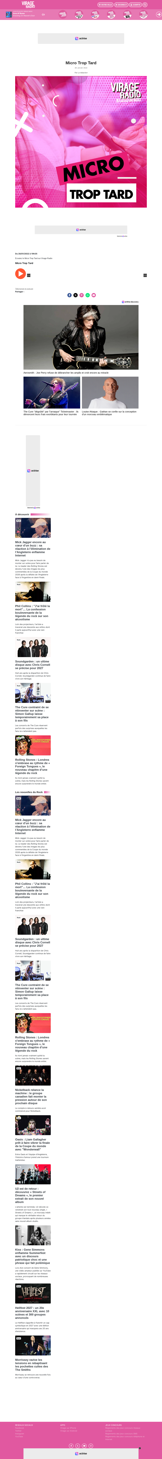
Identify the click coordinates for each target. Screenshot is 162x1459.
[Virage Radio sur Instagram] (91, 1446)
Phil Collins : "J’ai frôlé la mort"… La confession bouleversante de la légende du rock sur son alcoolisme (32, 612)
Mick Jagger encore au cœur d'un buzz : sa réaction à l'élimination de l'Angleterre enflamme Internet (32, 549)
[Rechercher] (144, 4)
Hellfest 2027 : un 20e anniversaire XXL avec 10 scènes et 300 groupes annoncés (32, 1312)
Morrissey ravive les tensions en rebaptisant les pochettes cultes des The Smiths (31, 1364)
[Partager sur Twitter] (75, 296)
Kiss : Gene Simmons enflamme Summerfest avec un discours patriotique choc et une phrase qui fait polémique (32, 1256)
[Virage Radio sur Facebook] (71, 1446)
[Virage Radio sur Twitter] (77, 1446)
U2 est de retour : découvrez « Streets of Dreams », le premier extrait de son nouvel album (30, 1195)
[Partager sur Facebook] (69, 296)
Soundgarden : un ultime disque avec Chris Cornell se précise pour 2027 (32, 665)
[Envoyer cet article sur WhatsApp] (87, 296)
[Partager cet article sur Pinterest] (81, 296)
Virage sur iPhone (68, 1428)
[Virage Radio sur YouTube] (84, 1446)
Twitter (18, 1431)
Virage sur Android (68, 1431)
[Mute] (43, 14)
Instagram (19, 1433)
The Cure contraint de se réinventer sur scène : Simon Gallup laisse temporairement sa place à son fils (32, 714)
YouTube (19, 1436)
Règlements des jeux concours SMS (121, 1433)
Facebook (19, 1428)
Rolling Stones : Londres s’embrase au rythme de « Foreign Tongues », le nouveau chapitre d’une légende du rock (32, 766)
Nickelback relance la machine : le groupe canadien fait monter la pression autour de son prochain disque (31, 1096)
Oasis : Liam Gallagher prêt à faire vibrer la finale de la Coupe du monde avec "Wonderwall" (32, 1144)
